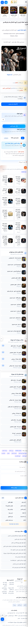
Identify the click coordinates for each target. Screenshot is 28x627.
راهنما (26, 613)
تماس (6, 615)
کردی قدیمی (8, 88)
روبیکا (14, 605)
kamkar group (18, 450)
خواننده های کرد (24, 618)
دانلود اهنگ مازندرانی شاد (20, 557)
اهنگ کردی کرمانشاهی (11, 583)
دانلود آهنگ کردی (22, 30)
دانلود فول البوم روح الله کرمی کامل (18, 543)
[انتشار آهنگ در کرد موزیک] (2, 619)
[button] (25, 2)
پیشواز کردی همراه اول (4, 592)
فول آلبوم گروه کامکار (22, 453)
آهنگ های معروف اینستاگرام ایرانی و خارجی (17, 536)
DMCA (16, 615)
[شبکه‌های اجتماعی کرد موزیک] (2, 615)
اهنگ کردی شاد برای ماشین (20, 539)
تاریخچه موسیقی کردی (22, 615)
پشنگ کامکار (4, 450)
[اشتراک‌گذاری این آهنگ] (3, 119)
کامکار (16, 83)
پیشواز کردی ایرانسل (4, 588)
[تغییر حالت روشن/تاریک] (6, 2)
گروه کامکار (24, 456)
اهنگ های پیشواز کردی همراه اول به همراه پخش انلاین (14, 546)
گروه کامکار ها (17, 456)
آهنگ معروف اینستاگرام (11, 588)
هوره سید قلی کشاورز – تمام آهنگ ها (18, 560)
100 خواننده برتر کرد (20, 613)
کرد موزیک (9, 75)
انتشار (19, 618)
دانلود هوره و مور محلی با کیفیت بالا (18, 550)
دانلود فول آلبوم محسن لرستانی (19, 564)
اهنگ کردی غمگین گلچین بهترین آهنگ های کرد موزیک (14, 553)
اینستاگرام (20, 605)
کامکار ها (3, 453)
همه (3, 497)
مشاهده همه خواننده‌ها (14, 524)
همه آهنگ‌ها (24, 172)
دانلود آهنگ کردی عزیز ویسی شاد (19, 567)
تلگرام (25, 605)
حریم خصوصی (11, 615)
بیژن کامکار (11, 450)
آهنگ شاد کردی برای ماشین (5, 584)
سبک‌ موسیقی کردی (11, 613)
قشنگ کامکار (14, 453)
